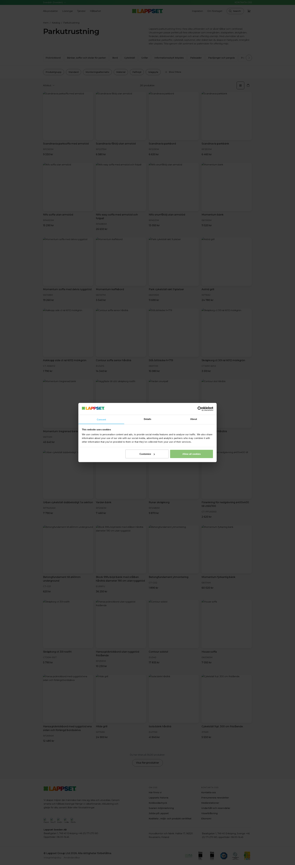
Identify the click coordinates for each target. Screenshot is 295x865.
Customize (145, 454)
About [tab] (193, 419)
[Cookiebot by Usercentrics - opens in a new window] (199, 409)
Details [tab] (147, 419)
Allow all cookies (191, 454)
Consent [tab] (101, 419)
